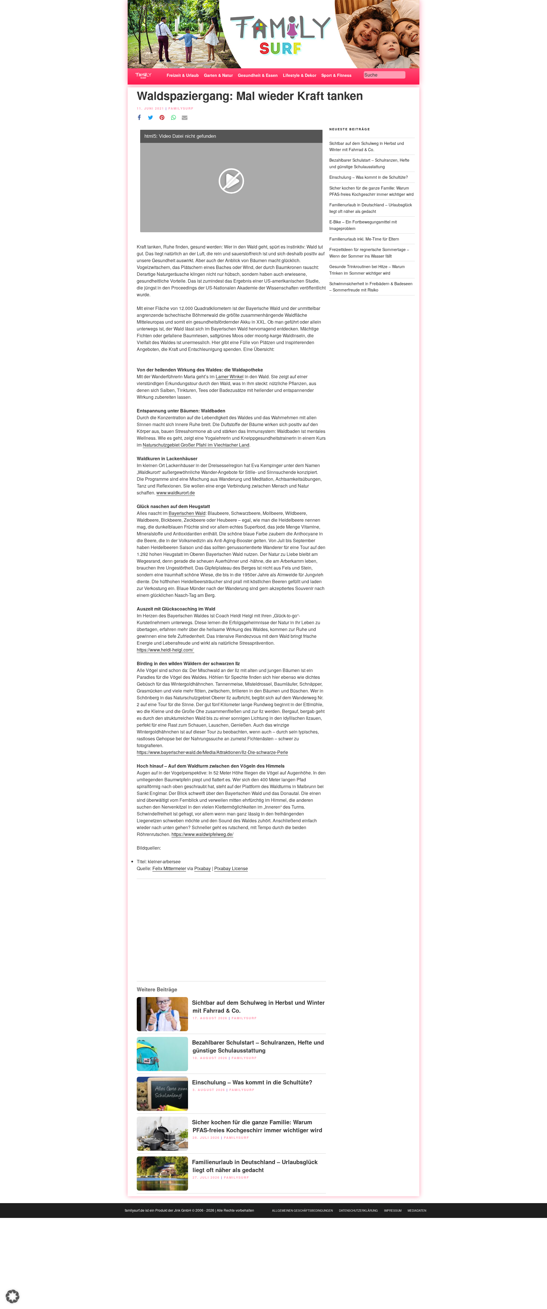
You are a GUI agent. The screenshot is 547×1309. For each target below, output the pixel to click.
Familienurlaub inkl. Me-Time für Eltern (364, 239)
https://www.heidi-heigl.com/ (165, 649)
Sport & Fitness (336, 75)
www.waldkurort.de (175, 492)
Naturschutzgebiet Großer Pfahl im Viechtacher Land (196, 444)
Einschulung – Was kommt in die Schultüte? (252, 1082)
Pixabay (202, 868)
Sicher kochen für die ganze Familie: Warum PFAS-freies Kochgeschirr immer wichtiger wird (257, 1126)
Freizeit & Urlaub (183, 75)
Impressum (392, 1211)
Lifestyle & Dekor (299, 75)
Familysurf (181, 108)
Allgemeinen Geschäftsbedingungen (302, 1211)
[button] (12, 1296)
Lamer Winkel (230, 376)
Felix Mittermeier (169, 868)
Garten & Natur (218, 75)
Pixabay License (231, 868)
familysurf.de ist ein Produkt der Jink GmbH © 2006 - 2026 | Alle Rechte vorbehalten (189, 1210)
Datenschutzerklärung (358, 1211)
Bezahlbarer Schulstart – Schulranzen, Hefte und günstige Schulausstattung (258, 1046)
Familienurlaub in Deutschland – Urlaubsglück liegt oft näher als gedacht (255, 1166)
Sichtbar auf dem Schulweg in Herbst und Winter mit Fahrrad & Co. (258, 1006)
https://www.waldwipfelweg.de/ (202, 834)
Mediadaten (417, 1211)
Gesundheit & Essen (258, 75)
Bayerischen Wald (187, 513)
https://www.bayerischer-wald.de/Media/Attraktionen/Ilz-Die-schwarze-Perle (212, 752)
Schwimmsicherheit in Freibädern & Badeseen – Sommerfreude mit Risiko (371, 287)
